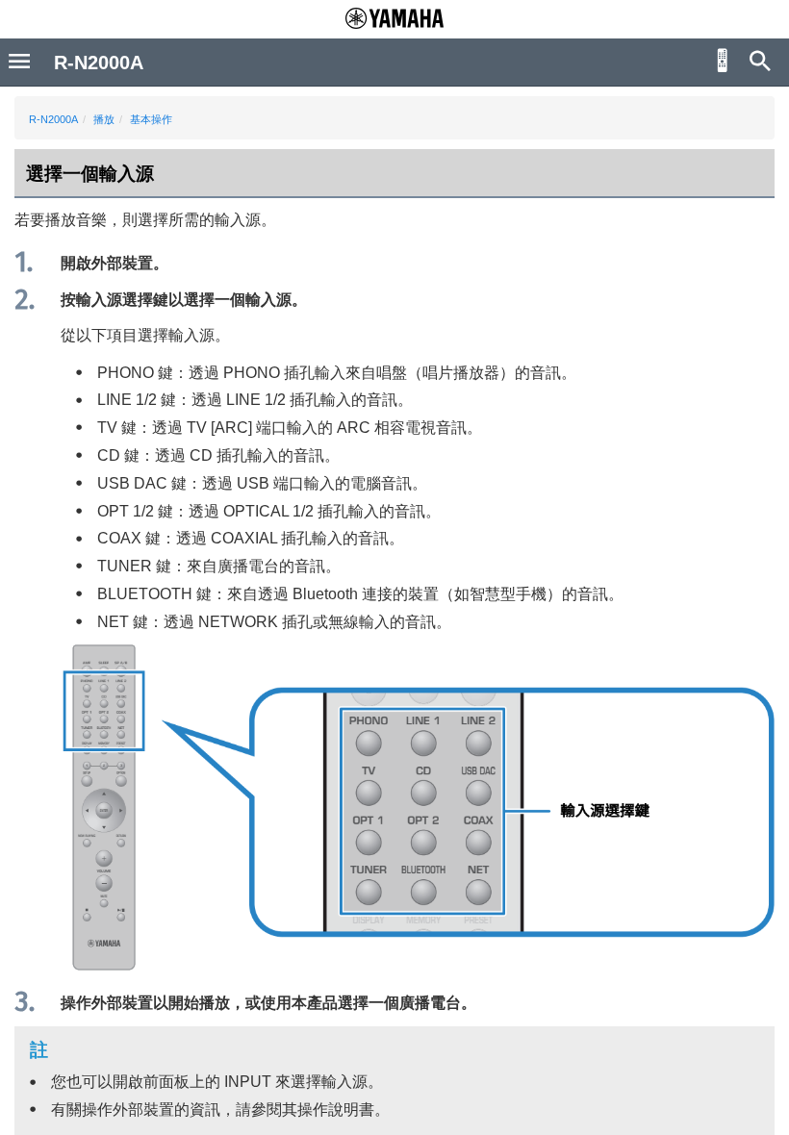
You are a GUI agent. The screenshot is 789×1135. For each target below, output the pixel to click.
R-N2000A (53, 119)
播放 (104, 119)
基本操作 (151, 119)
